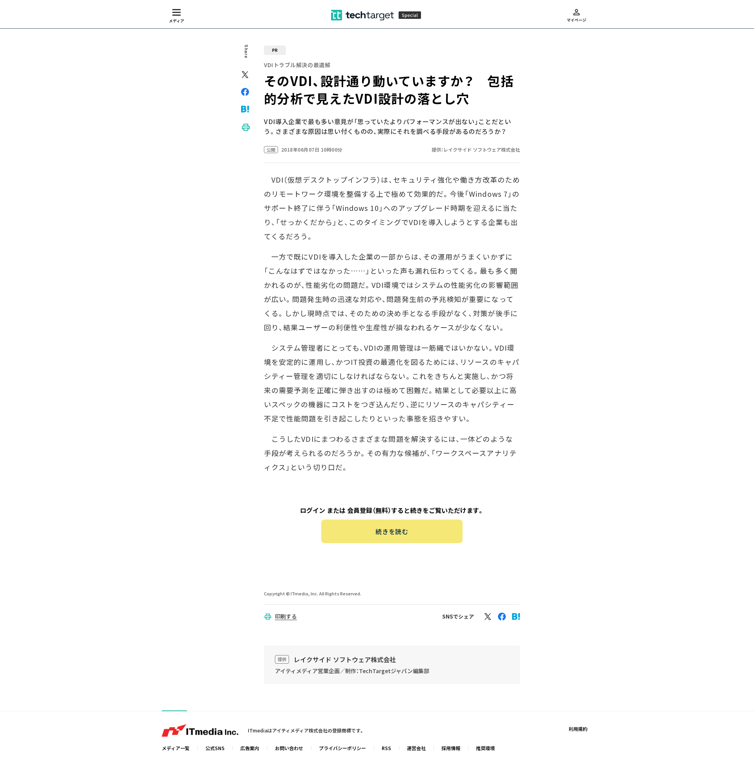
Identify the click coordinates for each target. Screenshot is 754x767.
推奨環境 (485, 748)
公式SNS (215, 748)
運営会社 (416, 748)
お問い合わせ (289, 748)
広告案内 (249, 748)
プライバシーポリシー (342, 748)
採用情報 (450, 748)
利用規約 (578, 728)
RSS (386, 748)
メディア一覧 (176, 748)
